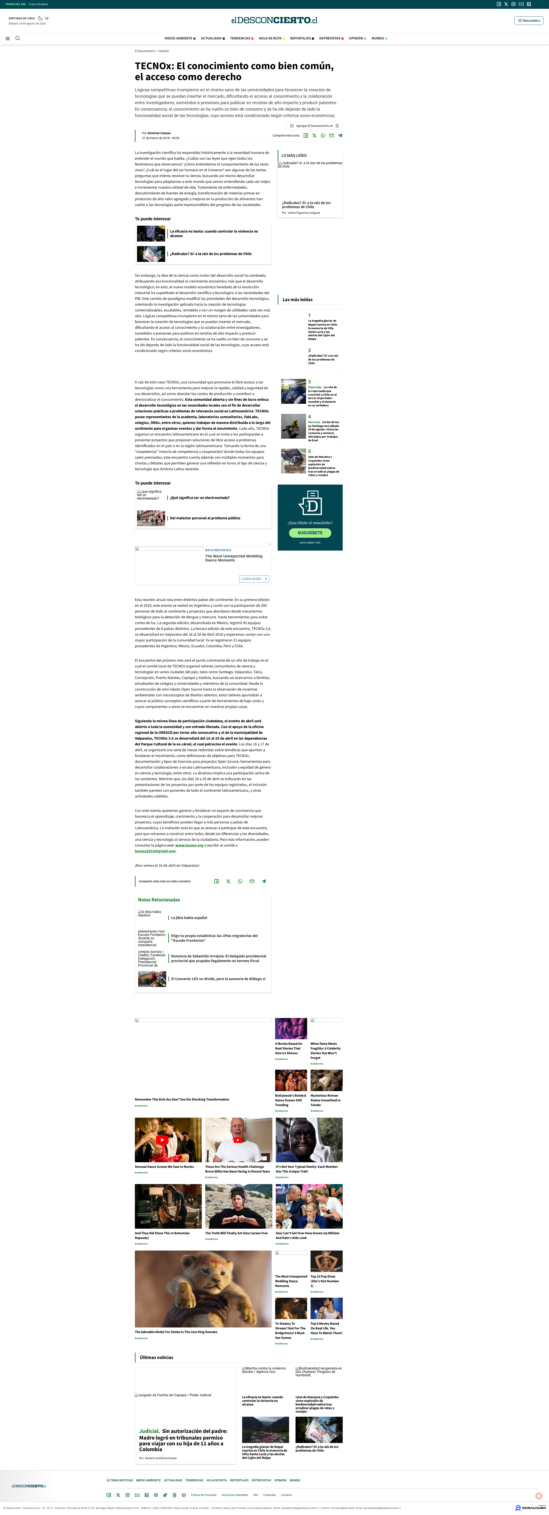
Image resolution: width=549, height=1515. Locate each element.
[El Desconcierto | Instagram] (513, 4)
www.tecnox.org (189, 845)
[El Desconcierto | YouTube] (521, 4)
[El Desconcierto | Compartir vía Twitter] (314, 135)
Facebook (109, 1495)
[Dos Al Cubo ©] (531, 1510)
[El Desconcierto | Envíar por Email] (331, 135)
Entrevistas (329, 38)
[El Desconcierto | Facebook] (499, 4)
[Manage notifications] (538, 1495)
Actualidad (211, 38)
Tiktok (165, 1495)
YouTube (137, 1495)
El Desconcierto (145, 51)
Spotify (156, 1495)
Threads (174, 1495)
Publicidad (269, 1495)
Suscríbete (310, 532)
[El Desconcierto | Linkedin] (529, 4)
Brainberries (218, 550)
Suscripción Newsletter (235, 1495)
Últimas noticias (120, 1480)
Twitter (118, 1495)
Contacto (286, 1495)
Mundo (378, 38)
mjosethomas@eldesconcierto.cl (300, 1508)
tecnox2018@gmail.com (155, 851)
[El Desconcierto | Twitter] (506, 4)
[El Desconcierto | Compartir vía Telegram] (340, 135)
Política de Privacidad (203, 1495)
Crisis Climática (38, 4)
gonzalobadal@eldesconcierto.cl (382, 1508)
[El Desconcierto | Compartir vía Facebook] (305, 135)
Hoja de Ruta (270, 38)
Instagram (128, 1495)
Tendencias (240, 38)
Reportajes (300, 38)
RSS (255, 1495)
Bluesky (184, 1495)
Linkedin (147, 1495)
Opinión (356, 38)
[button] (529, 20)
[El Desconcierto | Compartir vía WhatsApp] (323, 135)
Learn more (251, 579)
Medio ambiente (178, 38)
